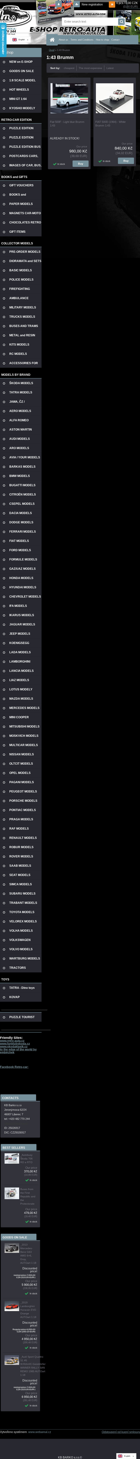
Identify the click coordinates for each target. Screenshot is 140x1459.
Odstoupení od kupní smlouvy (121, 1432)
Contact (115, 39)
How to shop (102, 39)
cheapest (69, 68)
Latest (110, 68)
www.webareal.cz (39, 1432)
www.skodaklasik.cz (14, 1046)
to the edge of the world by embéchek (18, 1051)
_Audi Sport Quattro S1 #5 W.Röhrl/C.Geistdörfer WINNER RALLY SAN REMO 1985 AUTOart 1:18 (33, 1365)
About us (63, 39)
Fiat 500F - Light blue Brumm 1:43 (67, 123)
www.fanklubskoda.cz (15, 1043)
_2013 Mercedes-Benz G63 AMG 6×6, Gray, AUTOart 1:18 (28, 1253)
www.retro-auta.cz (12, 1040)
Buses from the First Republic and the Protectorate (27, 1196)
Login (67, 4)
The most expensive (90, 68)
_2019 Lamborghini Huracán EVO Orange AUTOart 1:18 (28, 1310)
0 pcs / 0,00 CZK (127, 3)
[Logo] (25, 22)
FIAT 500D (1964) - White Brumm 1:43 (110, 123)
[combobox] (21, 40)
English (22, 40)
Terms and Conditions (82, 39)
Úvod (51, 50)
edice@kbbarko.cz (16, 1123)
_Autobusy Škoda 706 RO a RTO (26, 1158)
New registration (92, 4)
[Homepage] (52, 39)
